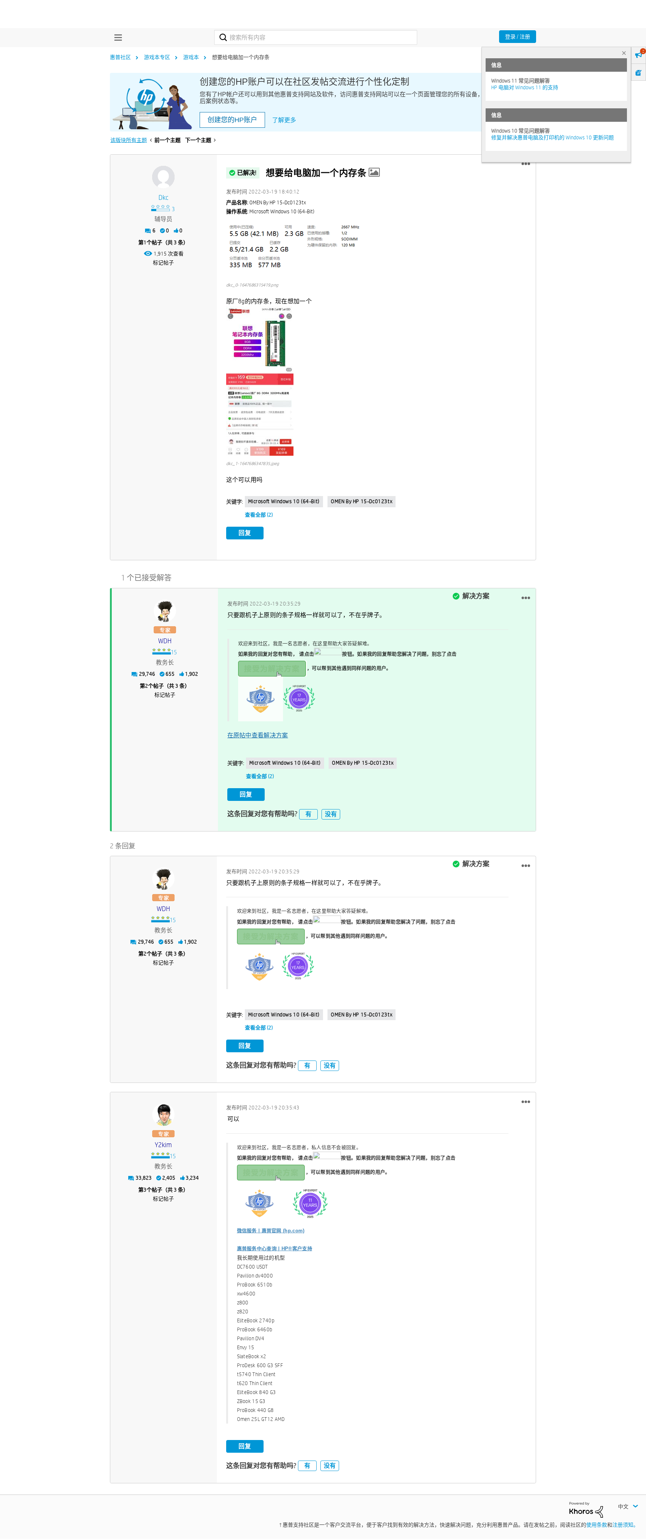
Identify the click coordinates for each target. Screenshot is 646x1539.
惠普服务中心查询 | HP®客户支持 (274, 1248)
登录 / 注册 (517, 36)
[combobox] (315, 37)
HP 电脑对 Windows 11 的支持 (524, 87)
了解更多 (284, 120)
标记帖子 (163, 262)
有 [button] (308, 814)
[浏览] (116, 37)
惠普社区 (120, 57)
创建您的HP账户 (232, 120)
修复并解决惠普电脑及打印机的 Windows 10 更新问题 (552, 137)
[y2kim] (163, 1114)
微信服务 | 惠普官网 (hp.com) (271, 1230)
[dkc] (163, 177)
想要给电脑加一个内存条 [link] (241, 57)
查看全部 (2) (259, 514)
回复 (245, 533)
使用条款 (596, 1524)
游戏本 (191, 57)
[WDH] (165, 611)
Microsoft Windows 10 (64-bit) (284, 501)
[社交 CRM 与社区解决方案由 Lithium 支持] (586, 1509)
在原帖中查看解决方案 (257, 735)
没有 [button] (331, 814)
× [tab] (624, 53)
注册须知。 (625, 1524)
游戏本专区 (157, 57)
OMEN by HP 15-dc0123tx (361, 501)
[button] (525, 164)
